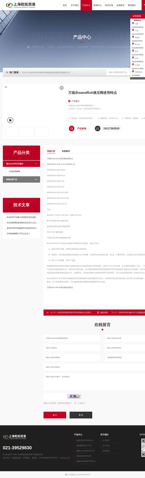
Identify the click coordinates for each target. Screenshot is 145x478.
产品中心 (86, 5)
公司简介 (106, 440)
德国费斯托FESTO (84, 446)
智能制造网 (16, 458)
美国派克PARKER (83, 456)
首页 (65, 5)
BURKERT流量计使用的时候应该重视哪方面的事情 (22, 217)
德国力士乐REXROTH (85, 451)
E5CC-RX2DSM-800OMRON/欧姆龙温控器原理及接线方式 (46, 72)
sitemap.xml (65, 458)
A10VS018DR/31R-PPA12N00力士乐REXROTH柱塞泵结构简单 (84, 312)
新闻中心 (98, 5)
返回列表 (104, 312)
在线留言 (120, 5)
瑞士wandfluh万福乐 (66, 47)
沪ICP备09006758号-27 (48, 458)
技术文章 (109, 5)
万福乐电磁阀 (82, 47)
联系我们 (132, 5)
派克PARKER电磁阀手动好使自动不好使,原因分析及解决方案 (22, 228)
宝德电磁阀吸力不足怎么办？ (18, 233)
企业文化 (106, 446)
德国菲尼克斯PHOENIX (86, 461)
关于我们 (75, 5)
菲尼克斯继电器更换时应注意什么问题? (22, 223)
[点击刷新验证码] (74, 396)
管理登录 (26, 458)
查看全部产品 (11, 179)
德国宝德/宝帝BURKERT (86, 440)
